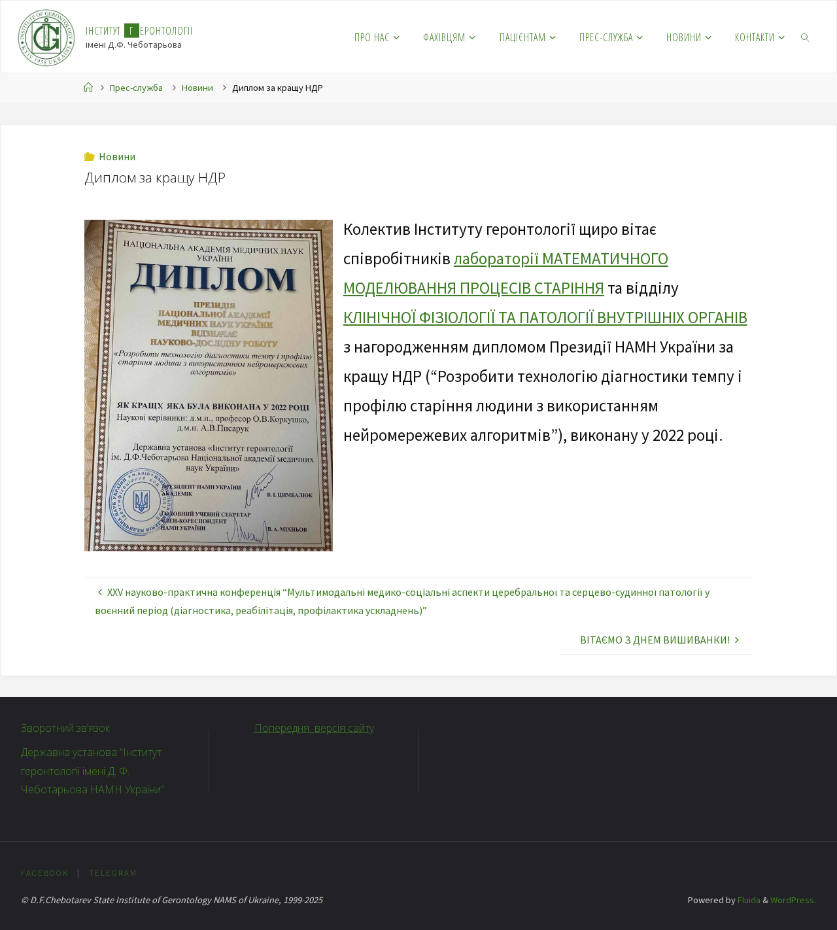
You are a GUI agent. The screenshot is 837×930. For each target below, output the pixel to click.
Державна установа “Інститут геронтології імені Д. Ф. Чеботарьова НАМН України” (92, 771)
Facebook (45, 872)
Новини (197, 88)
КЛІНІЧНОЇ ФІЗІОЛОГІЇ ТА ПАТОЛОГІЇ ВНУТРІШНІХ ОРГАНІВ (545, 317)
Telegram (113, 872)
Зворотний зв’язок (65, 728)
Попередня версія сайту (314, 728)
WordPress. (793, 900)
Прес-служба (136, 88)
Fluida (748, 900)
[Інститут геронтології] (47, 36)
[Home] (88, 88)
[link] (806, 37)
